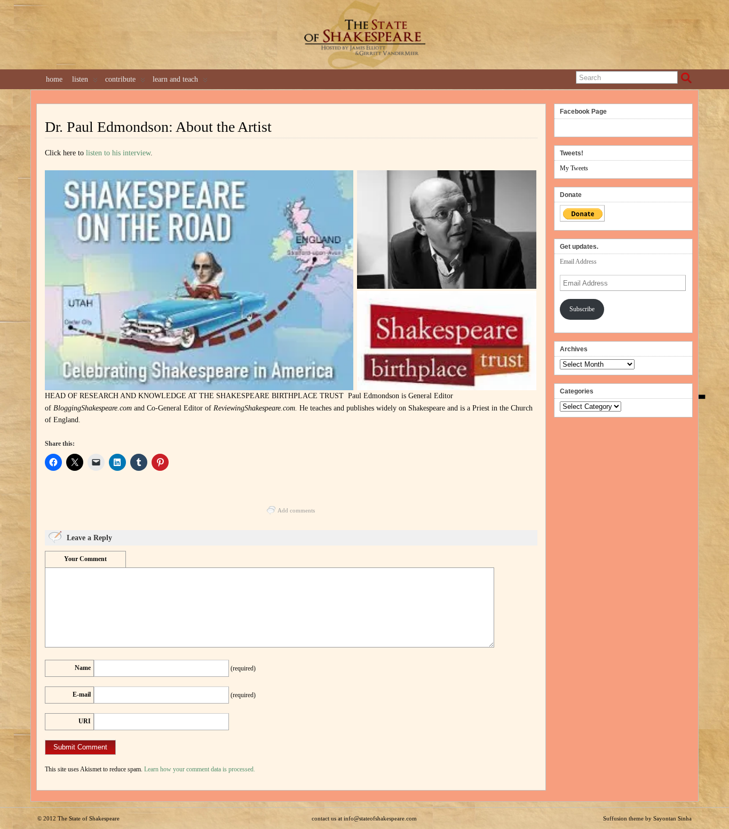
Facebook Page (583, 111)
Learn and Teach (175, 79)
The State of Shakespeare (89, 818)
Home (54, 79)
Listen (80, 79)
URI (84, 721)
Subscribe (582, 309)
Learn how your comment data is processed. (199, 769)
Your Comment (85, 559)
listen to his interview (118, 153)
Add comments (296, 510)
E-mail (82, 694)
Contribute (120, 79)
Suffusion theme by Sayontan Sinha (647, 818)
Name (83, 668)
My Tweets (574, 168)
